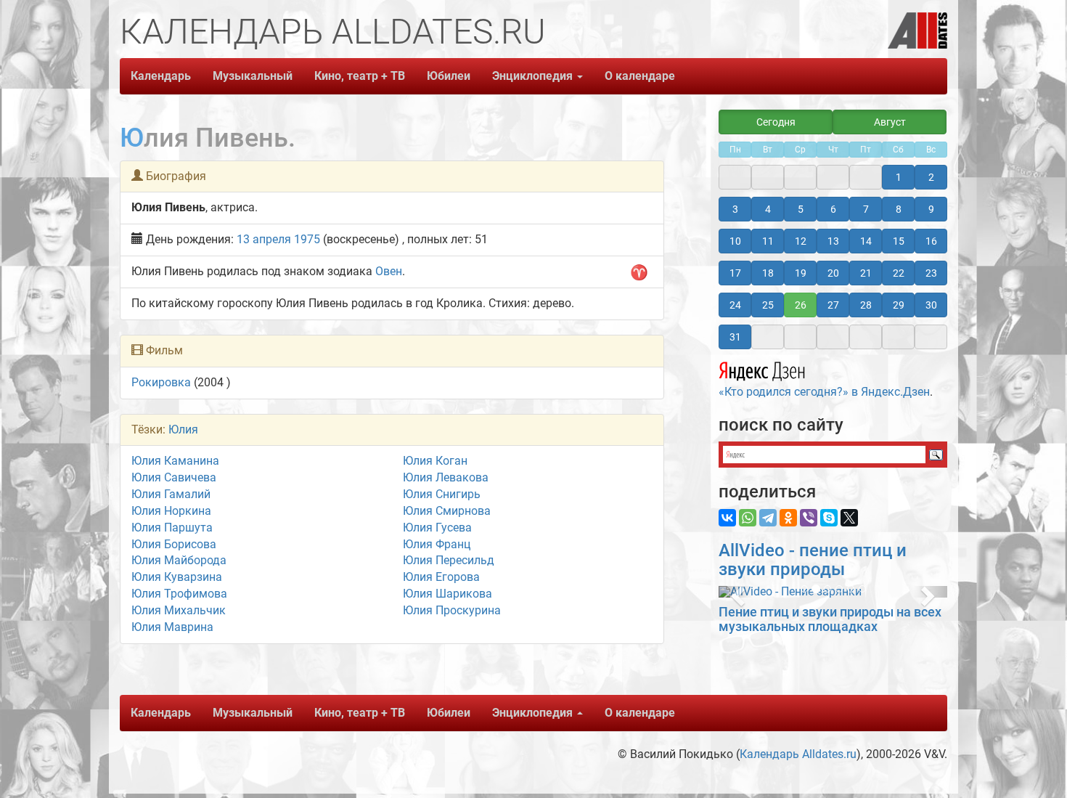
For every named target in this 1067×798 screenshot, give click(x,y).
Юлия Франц (436, 544)
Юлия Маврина (172, 627)
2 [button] (931, 177)
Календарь (161, 76)
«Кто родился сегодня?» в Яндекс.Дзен (824, 392)
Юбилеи (448, 76)
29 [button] (898, 305)
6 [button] (833, 209)
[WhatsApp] (747, 517)
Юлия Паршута (172, 527)
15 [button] (898, 241)
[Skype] (829, 517)
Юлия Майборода (178, 560)
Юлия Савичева (173, 477)
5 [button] (801, 209)
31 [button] (735, 337)
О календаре (640, 76)
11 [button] (768, 241)
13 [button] (833, 241)
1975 (307, 239)
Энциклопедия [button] (534, 76)
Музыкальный (253, 76)
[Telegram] (768, 517)
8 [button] (899, 209)
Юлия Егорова (441, 577)
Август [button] (890, 122)
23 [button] (931, 273)
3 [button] (735, 209)
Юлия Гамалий (170, 494)
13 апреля (264, 239)
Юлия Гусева (437, 527)
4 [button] (768, 209)
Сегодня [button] (776, 122)
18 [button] (768, 273)
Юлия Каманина (175, 461)
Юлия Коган (435, 461)
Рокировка (161, 382)
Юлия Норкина (171, 511)
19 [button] (800, 273)
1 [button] (899, 177)
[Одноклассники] (788, 517)
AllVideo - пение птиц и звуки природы (813, 559)
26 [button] (800, 305)
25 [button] (768, 305)
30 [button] (931, 305)
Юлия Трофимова (179, 593)
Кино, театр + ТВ (359, 76)
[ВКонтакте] (727, 517)
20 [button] (833, 273)
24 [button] (735, 305)
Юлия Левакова (445, 477)
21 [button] (866, 273)
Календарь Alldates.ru (798, 754)
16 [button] (931, 241)
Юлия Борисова (173, 544)
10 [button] (735, 241)
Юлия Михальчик (178, 610)
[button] (736, 592)
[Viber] (808, 517)
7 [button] (866, 209)
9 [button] (931, 209)
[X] (849, 517)
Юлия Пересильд (448, 560)
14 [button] (866, 241)
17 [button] (735, 273)
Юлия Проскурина (452, 610)
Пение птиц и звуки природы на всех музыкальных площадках (830, 619)
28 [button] (866, 305)
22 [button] (898, 273)
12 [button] (800, 241)
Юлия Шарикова (447, 593)
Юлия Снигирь (442, 494)
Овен (388, 271)
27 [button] (833, 305)
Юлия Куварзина (176, 577)
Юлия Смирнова (447, 511)
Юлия (183, 429)
